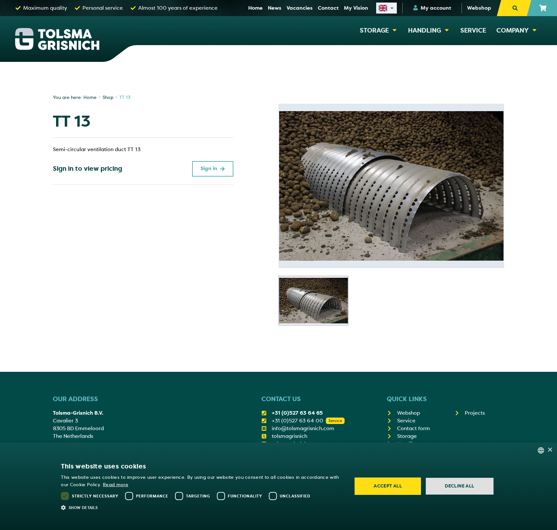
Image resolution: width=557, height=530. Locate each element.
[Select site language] (386, 8)
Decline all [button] (459, 486)
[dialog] (278, 486)
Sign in (208, 168)
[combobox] (541, 450)
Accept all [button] (388, 486)
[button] (202, 507)
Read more (115, 484)
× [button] (549, 450)
